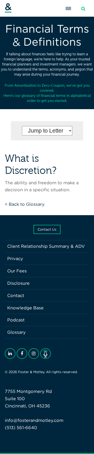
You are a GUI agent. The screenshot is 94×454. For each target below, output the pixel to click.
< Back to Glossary (25, 204)
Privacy (15, 258)
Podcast (16, 319)
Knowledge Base (25, 307)
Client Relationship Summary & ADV (46, 246)
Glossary (16, 332)
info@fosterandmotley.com (34, 420)
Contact (15, 295)
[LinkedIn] (10, 353)
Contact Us (47, 229)
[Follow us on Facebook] (22, 353)
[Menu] (68, 8)
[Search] (83, 9)
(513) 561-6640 (21, 427)
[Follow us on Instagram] (33, 353)
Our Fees (17, 270)
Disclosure (18, 283)
